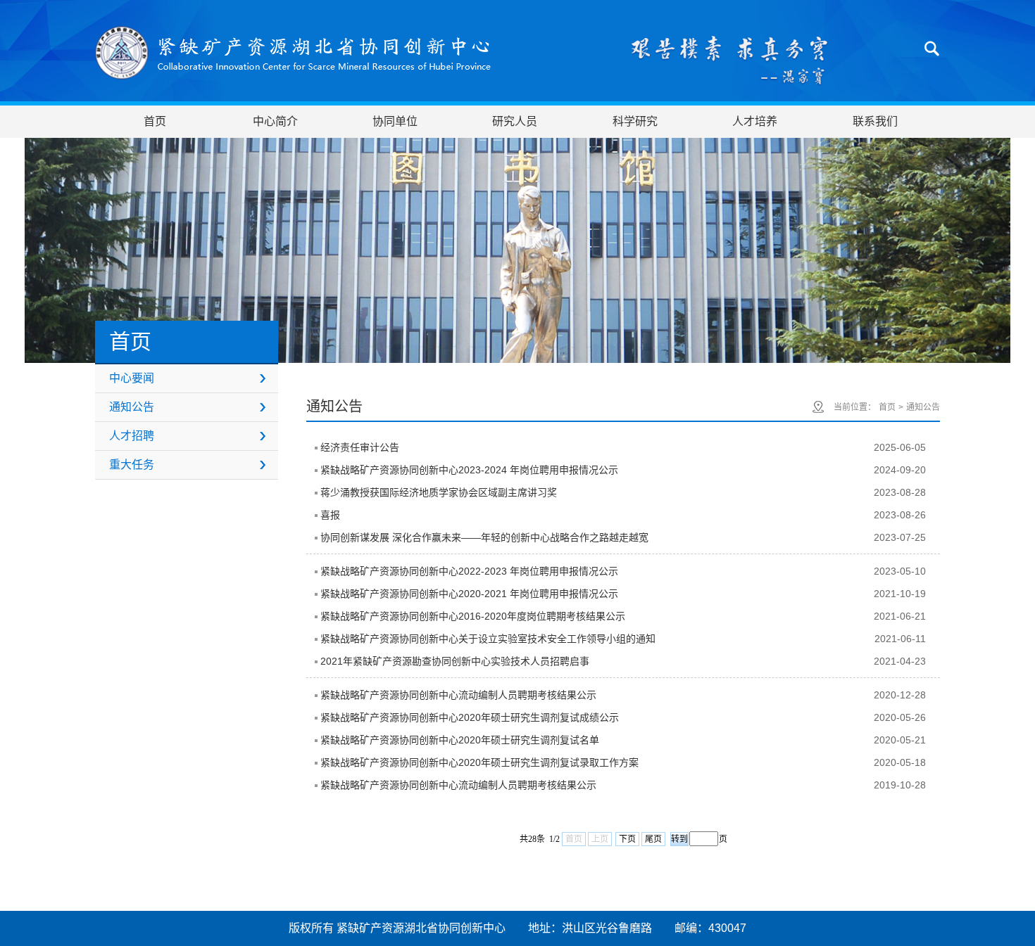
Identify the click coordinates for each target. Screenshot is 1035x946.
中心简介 (275, 121)
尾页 (653, 839)
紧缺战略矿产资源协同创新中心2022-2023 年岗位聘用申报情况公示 (469, 571)
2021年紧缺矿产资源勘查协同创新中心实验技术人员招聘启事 (454, 661)
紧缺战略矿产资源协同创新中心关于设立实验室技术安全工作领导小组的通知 (488, 638)
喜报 (330, 514)
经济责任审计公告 (359, 447)
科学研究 (635, 121)
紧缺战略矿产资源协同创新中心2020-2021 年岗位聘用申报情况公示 (469, 593)
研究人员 (514, 121)
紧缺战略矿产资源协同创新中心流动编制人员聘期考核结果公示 (458, 695)
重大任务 (131, 465)
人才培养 (754, 121)
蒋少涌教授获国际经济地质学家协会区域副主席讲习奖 (438, 492)
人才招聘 (131, 436)
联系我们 (875, 121)
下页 (627, 839)
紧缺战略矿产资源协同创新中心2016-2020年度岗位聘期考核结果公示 (472, 616)
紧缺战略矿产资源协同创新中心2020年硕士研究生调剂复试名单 (459, 740)
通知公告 (131, 407)
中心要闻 (131, 378)
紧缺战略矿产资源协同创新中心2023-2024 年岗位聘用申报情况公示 (469, 469)
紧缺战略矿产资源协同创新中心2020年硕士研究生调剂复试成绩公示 (469, 717)
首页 (155, 121)
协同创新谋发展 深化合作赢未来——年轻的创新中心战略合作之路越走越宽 (484, 537)
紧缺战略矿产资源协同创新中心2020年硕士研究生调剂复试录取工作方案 (479, 762)
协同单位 (395, 121)
